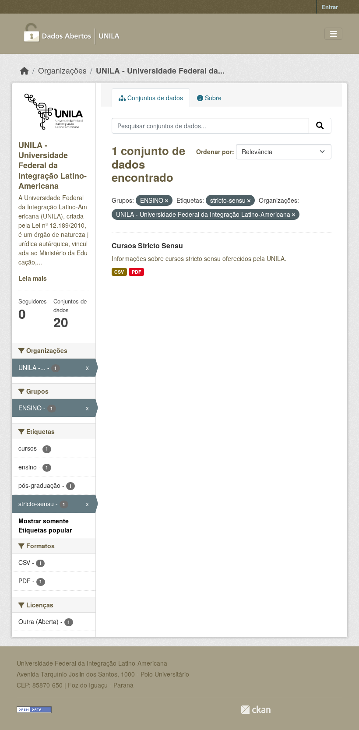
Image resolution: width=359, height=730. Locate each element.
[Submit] (320, 126)
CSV (119, 271)
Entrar (329, 7)
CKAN (256, 709)
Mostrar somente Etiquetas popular (45, 525)
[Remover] (166, 200)
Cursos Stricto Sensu (147, 245)
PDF (136, 271)
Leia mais (32, 278)
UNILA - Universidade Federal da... (160, 70)
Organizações (62, 70)
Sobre (212, 97)
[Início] (24, 70)
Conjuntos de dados (154, 97)
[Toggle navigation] (333, 34)
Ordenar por (214, 151)
